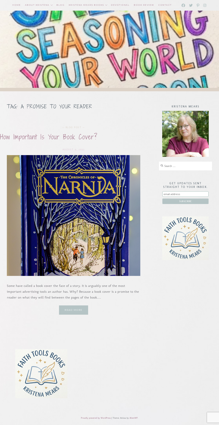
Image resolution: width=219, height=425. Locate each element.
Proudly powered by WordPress (96, 418)
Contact (165, 5)
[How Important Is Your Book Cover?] (73, 275)
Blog (60, 5)
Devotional (120, 5)
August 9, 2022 (73, 149)
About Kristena (37, 5)
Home (16, 5)
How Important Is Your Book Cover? (49, 136)
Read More (76, 311)
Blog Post (74, 127)
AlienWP (134, 418)
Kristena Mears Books (86, 5)
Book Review (144, 5)
